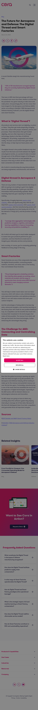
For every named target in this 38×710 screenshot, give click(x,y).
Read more (6, 356)
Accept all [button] (19, 360)
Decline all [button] (20, 365)
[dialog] (19, 355)
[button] (19, 369)
